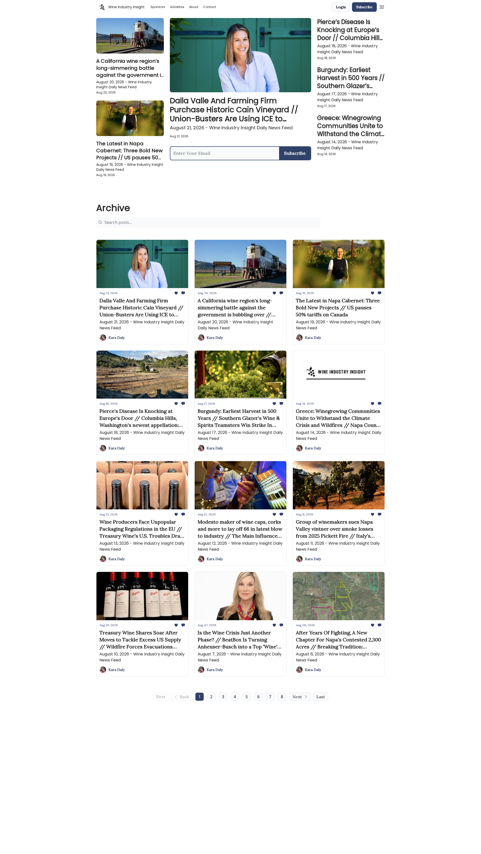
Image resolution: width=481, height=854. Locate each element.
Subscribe (364, 7)
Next (297, 696)
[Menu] (382, 6)
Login (341, 7)
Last (320, 696)
